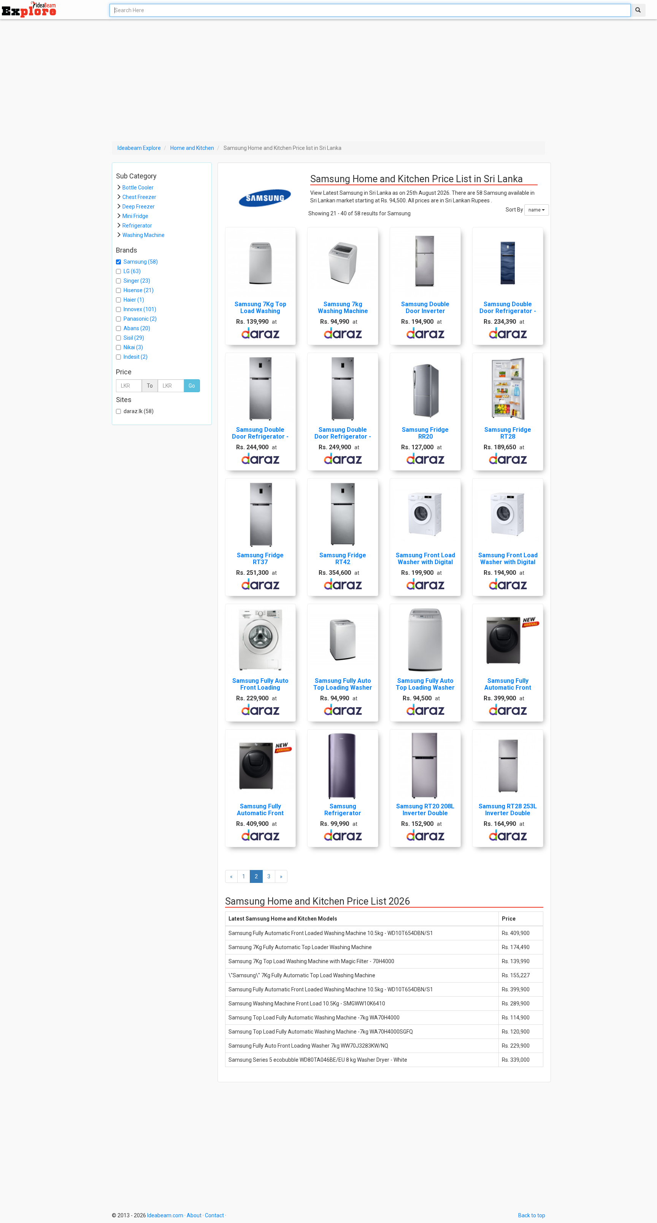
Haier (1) (134, 300)
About (194, 1215)
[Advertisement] (296, 80)
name (535, 210)
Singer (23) (137, 281)
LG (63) (132, 271)
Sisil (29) (134, 338)
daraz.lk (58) (139, 411)
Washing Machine (143, 235)
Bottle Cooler (138, 187)
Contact (214, 1215)
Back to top (531, 1215)
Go (192, 386)
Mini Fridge (135, 216)
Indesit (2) (136, 357)
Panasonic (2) (140, 319)
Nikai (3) (133, 347)
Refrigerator (137, 226)
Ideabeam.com (165, 1215)
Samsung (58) (141, 262)
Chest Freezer (139, 197)
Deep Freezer (138, 207)
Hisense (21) (139, 290)
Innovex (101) (140, 309)
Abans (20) (137, 328)
